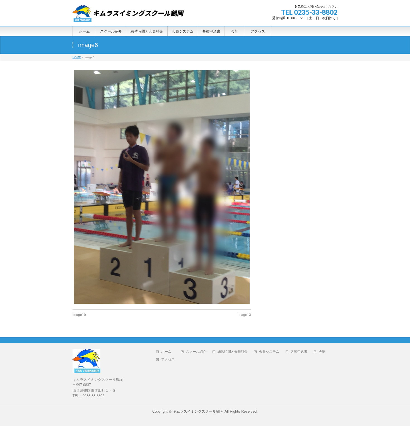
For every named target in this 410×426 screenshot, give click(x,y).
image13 (244, 315)
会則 (324, 352)
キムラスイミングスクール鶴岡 (198, 411)
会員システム (269, 352)
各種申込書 (299, 352)
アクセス (169, 359)
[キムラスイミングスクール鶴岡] (128, 15)
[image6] (162, 187)
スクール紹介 (196, 352)
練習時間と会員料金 (233, 352)
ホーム (168, 352)
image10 (79, 315)
